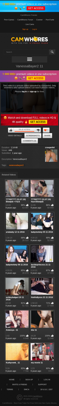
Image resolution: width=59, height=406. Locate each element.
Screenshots (33, 136)
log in (24, 91)
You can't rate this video (11, 130)
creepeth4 (50, 147)
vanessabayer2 (16, 165)
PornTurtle (50, 20)
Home (11, 380)
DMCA (26, 389)
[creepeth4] (51, 156)
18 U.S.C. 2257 (46, 389)
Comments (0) (29, 141)
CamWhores (37, 396)
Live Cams (30, 24)
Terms (10, 389)
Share (47, 136)
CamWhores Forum (25, 20)
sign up (33, 91)
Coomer (39, 20)
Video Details (14, 136)
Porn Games (9, 20)
